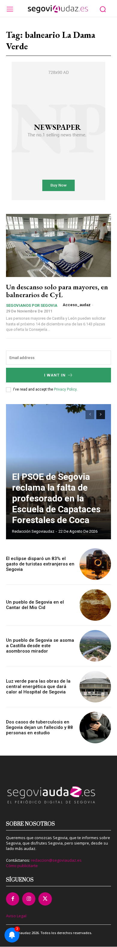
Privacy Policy (65, 389)
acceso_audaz (77, 305)
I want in (55, 375)
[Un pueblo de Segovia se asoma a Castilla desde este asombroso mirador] (95, 646)
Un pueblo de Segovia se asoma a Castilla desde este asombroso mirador (40, 646)
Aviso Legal (16, 915)
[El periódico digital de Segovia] (57, 9)
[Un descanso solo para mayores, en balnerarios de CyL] (58, 245)
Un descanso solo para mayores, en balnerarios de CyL (57, 290)
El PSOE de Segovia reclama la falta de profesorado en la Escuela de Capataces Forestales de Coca (56, 498)
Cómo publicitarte (22, 865)
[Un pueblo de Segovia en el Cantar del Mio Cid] (95, 605)
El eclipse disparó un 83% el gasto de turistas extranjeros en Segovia (40, 564)
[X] (45, 899)
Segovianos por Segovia (31, 305)
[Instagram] (28, 899)
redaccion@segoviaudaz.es (56, 860)
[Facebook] (12, 899)
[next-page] (100, 414)
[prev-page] (90, 414)
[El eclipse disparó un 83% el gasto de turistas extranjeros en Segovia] (95, 564)
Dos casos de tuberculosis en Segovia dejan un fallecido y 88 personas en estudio (39, 727)
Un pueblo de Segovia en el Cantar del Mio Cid (35, 604)
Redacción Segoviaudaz (33, 531)
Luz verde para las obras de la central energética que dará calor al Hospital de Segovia (38, 686)
